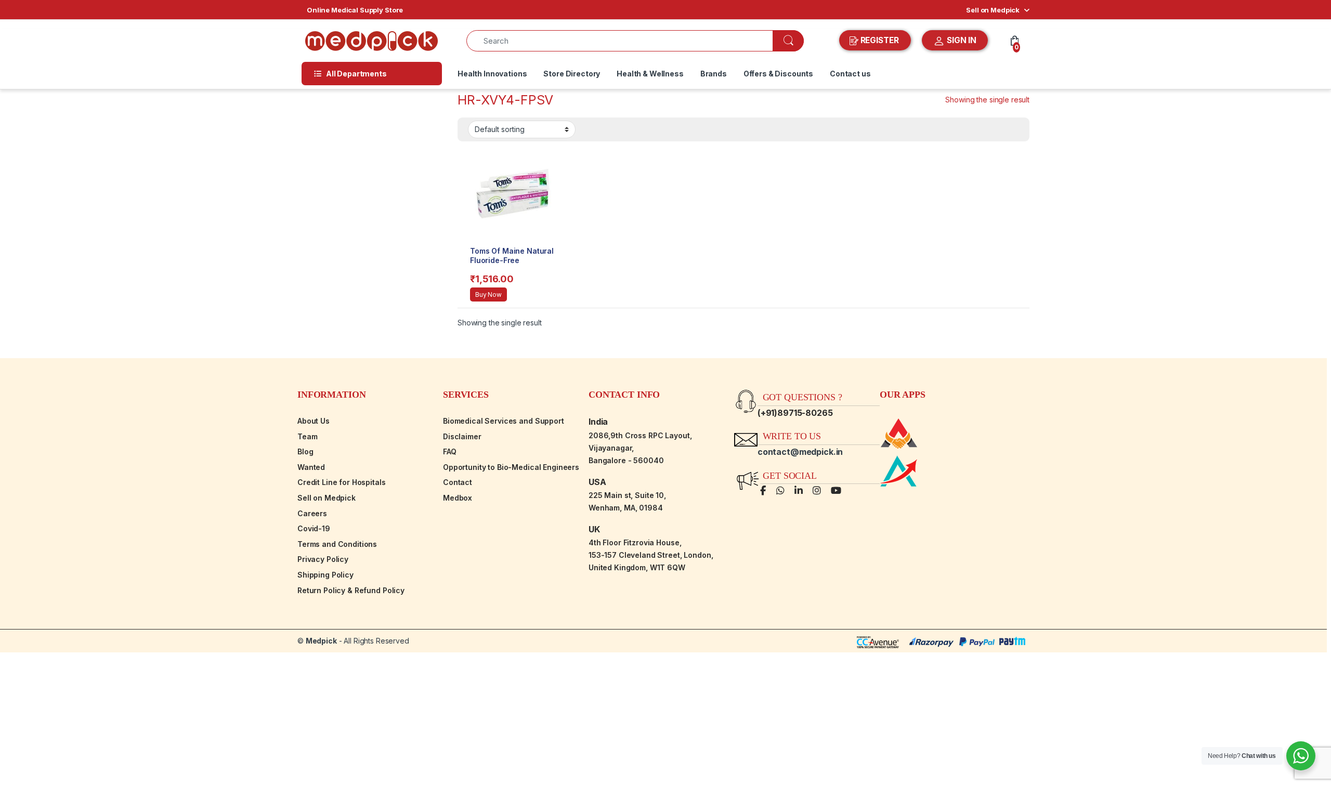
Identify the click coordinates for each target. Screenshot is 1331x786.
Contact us (850, 73)
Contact (457, 482)
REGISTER (879, 40)
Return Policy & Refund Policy (350, 590)
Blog (305, 451)
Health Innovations (492, 73)
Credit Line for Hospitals (341, 482)
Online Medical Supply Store (355, 10)
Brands (713, 73)
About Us (313, 420)
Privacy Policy (322, 559)
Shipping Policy (325, 574)
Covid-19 (313, 528)
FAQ (449, 451)
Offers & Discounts (778, 73)
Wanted (311, 467)
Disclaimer (462, 436)
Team (307, 436)
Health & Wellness (650, 73)
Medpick (321, 640)
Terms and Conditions (337, 544)
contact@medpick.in (800, 452)
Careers (312, 513)
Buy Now (488, 294)
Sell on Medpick (993, 10)
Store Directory (571, 73)
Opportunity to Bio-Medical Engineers (511, 467)
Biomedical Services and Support (503, 420)
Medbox (457, 497)
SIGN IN (960, 40)
